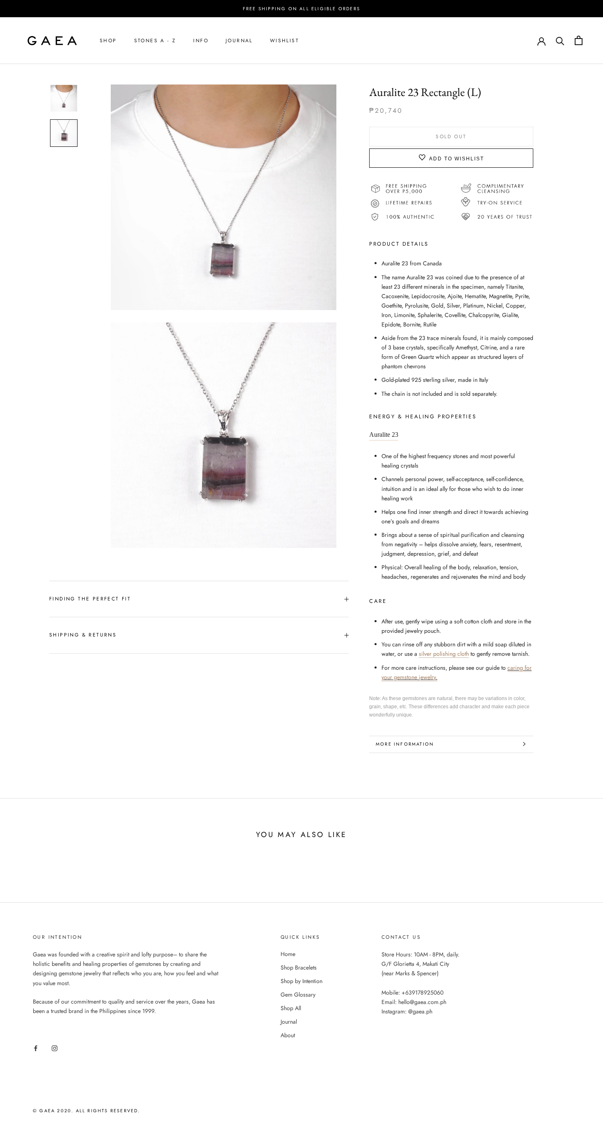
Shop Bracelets (299, 967)
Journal (239, 40)
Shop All (291, 1008)
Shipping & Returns (82, 635)
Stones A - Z (155, 40)
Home (288, 954)
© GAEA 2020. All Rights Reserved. (86, 1110)
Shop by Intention (301, 981)
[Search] (560, 40)
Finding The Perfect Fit (90, 598)
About (288, 1035)
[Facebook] (36, 1047)
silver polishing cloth (444, 654)
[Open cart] (578, 40)
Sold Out (451, 136)
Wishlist (284, 40)
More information (405, 744)
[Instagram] (54, 1047)
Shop (108, 40)
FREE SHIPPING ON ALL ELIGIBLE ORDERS (301, 8)
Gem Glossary (298, 994)
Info (200, 40)
